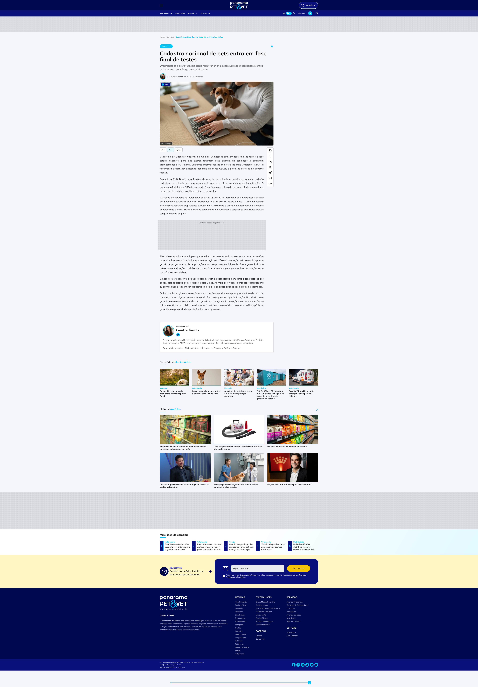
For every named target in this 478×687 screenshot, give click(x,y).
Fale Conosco (292, 636)
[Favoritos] (310, 13)
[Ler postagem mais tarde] (271, 46)
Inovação (238, 631)
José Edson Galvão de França (268, 608)
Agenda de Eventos (295, 602)
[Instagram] (298, 665)
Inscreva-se (298, 568)
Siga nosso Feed (293, 621)
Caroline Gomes (176, 76)
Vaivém (259, 636)
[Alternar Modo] (179, 150)
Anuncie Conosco (294, 615)
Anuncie (181, 667)
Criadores (239, 612)
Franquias (239, 624)
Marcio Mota (261, 615)
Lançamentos (240, 637)
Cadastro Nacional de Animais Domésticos (199, 156)
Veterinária (239, 654)
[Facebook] (294, 665)
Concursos (260, 639)
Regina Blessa (261, 618)
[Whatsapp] (316, 665)
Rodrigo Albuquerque (264, 621)
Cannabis (239, 608)
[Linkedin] (303, 665)
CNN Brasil (179, 179)
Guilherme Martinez (264, 612)
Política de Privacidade (168, 667)
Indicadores (164, 13)
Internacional (240, 634)
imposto (226, 293)
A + (163, 149)
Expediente (291, 632)
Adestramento (241, 602)
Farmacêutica (240, 621)
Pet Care (238, 641)
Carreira (191, 13)
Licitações (291, 608)
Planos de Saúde (242, 647)
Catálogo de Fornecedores (297, 605)
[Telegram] (312, 665)
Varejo (237, 650)
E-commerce (240, 618)
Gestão (238, 628)
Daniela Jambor (262, 605)
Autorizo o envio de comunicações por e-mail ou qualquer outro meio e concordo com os (266, 576)
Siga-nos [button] (301, 13)
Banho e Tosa (240, 605)
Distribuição (240, 615)
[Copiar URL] (270, 184)
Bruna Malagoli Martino (265, 602)
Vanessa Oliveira (262, 624)
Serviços (203, 13)
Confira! (236, 348)
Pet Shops (239, 644)
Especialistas (180, 13)
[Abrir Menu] (176, 5)
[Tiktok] (307, 665)
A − (170, 149)
